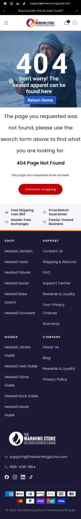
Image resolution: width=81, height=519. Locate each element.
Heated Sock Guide (21, 396)
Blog (46, 357)
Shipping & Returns (59, 261)
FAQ (46, 272)
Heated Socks (16, 283)
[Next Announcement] (77, 10)
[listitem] (40, 11)
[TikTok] (31, 477)
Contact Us (53, 251)
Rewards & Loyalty (59, 294)
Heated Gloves (17, 272)
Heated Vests (16, 261)
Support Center (57, 283)
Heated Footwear (20, 313)
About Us (51, 347)
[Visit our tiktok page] (24, 3)
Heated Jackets (18, 251)
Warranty (51, 323)
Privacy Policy (55, 379)
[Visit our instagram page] (11, 3)
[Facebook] (6, 477)
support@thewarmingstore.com (50, 3)
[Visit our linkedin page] (18, 3)
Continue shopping (40, 189)
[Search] (74, 22)
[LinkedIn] (23, 477)
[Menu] (6, 23)
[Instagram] (15, 477)
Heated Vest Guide (21, 366)
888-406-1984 (23, 466)
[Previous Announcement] (4, 10)
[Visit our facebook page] (5, 3)
